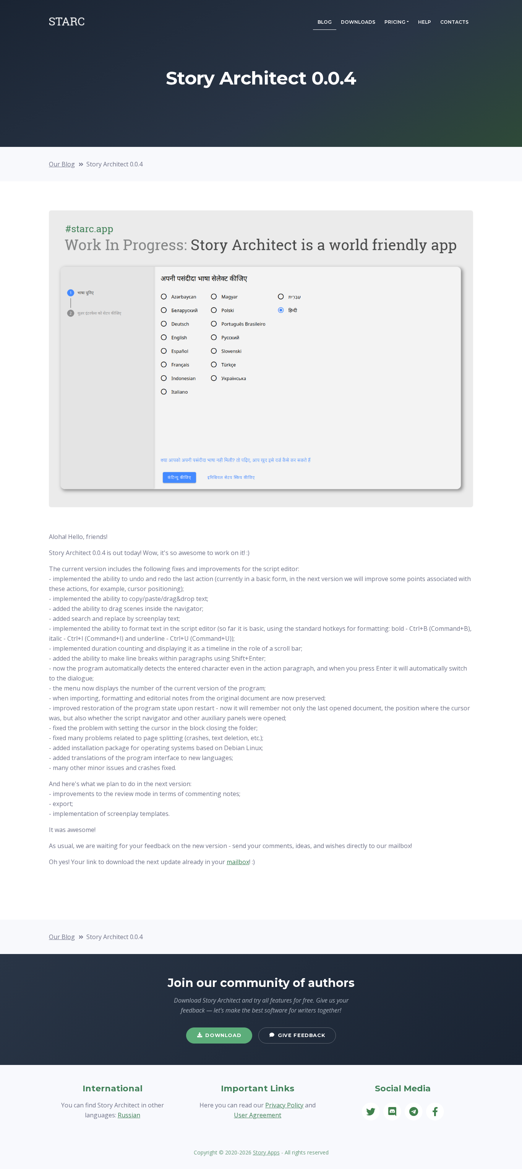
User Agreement (257, 1115)
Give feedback (301, 1035)
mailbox (238, 862)
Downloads (358, 22)
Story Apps (266, 1152)
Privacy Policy (284, 1105)
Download (223, 1035)
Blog (325, 22)
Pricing (394, 22)
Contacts (454, 22)
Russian (129, 1115)
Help (424, 22)
